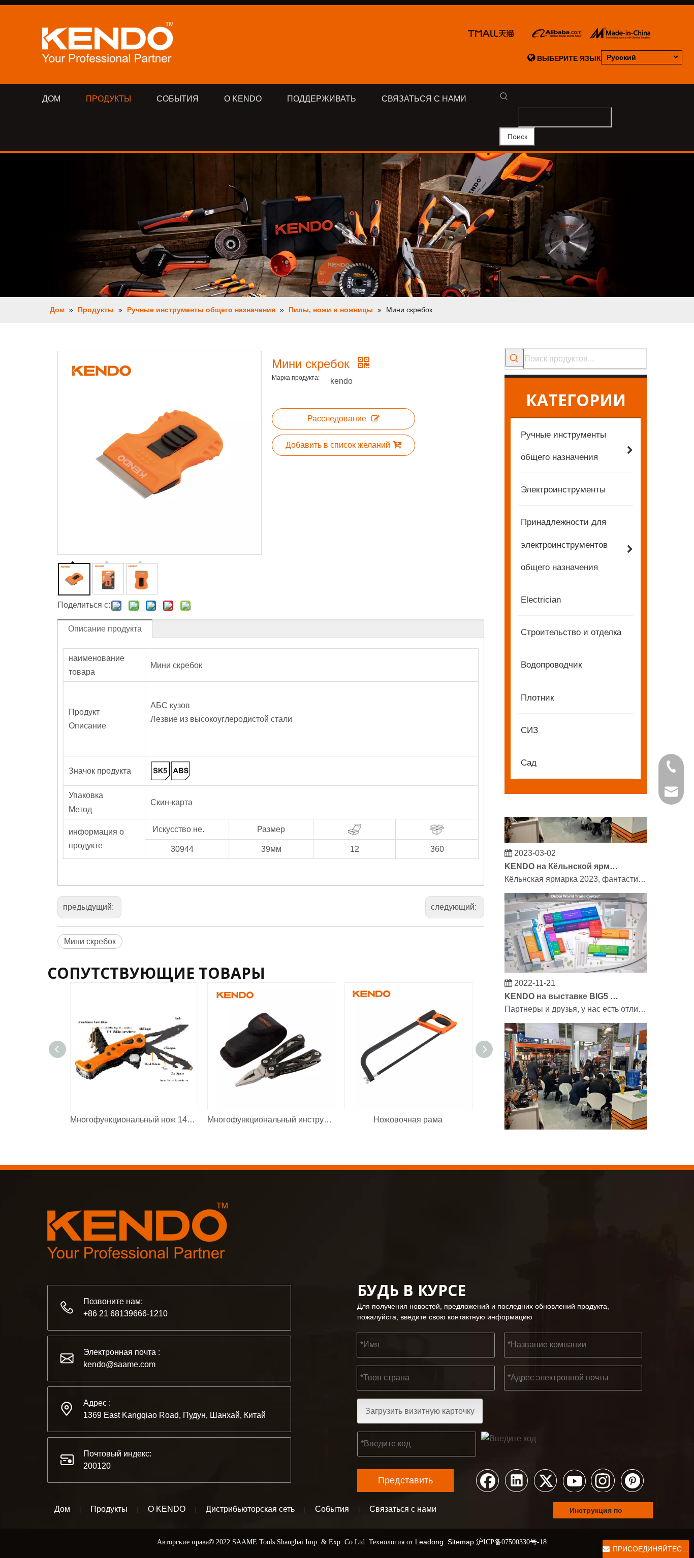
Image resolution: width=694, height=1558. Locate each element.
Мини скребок (90, 941)
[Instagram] (603, 1480)
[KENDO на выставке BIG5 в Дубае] (575, 963)
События (332, 1509)
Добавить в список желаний (338, 445)
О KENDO (166, 1509)
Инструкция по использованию (599, 1512)
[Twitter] (545, 1480)
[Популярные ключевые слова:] (514, 358)
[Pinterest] (632, 1480)
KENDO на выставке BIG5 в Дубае (561, 989)
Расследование (336, 418)
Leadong (429, 1542)
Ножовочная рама (408, 1119)
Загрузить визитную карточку (420, 1411)
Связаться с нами (402, 1509)
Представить (405, 1480)
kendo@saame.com (119, 1364)
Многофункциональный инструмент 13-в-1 (270, 1119)
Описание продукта (105, 628)
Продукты (109, 1509)
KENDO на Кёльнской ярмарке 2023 (561, 859)
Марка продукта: (296, 377)
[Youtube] (574, 1480)
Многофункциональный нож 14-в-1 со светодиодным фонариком (133, 1119)
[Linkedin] (516, 1480)
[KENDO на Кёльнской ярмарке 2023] (575, 833)
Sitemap (461, 1542)
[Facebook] (487, 1480)
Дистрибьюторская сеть (250, 1509)
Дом (62, 1509)
